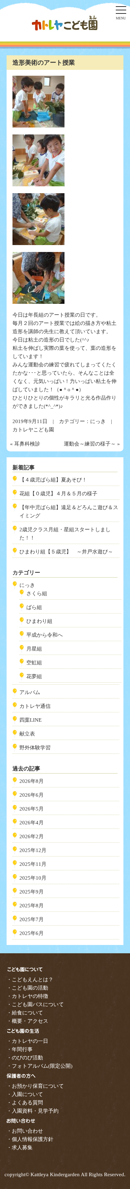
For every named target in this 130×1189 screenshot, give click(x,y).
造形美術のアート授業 (43, 62)
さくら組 (36, 593)
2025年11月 (32, 864)
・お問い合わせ (25, 1131)
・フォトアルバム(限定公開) (39, 1066)
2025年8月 (31, 905)
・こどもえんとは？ (30, 979)
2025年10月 (32, 878)
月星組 (34, 649)
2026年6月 (31, 795)
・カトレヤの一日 (27, 1041)
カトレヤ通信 (35, 706)
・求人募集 (20, 1147)
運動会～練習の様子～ (90, 444)
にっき (98, 421)
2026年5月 (31, 809)
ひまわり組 (39, 621)
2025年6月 (31, 933)
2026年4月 (31, 822)
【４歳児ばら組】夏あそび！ (53, 480)
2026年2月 (31, 836)
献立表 (27, 734)
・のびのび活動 (25, 1057)
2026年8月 (31, 781)
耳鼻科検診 (27, 444)
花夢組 (34, 676)
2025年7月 (31, 919)
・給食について (25, 1012)
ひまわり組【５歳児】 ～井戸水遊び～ (66, 551)
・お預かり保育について (35, 1086)
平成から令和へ (44, 635)
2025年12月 (32, 850)
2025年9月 (31, 892)
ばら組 (34, 607)
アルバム (29, 692)
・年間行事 (20, 1049)
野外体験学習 (35, 747)
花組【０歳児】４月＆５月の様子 (58, 493)
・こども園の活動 (27, 988)
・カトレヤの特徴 (27, 996)
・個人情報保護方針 (30, 1139)
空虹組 (34, 662)
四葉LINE (30, 720)
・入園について (25, 1094)
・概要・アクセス (27, 1021)
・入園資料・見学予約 (33, 1111)
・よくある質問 (25, 1102)
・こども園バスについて (35, 1004)
